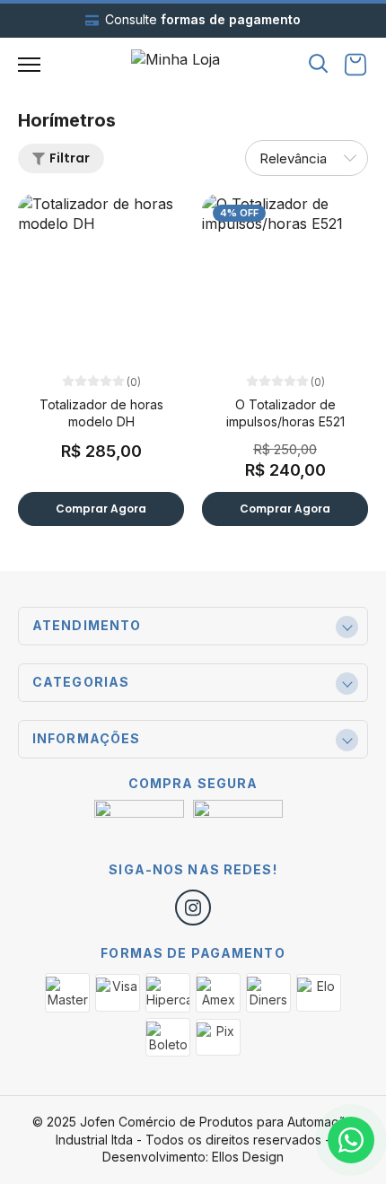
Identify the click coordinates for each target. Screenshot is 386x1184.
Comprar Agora (101, 508)
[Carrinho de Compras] (355, 64)
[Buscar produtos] (318, 62)
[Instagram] (193, 907)
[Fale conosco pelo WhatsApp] (351, 1140)
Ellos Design (248, 1156)
